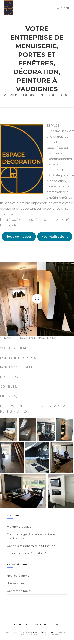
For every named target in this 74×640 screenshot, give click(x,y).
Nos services (15, 583)
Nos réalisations (54, 236)
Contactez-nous (18, 590)
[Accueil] (5, 95)
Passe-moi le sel (44, 633)
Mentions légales (19, 526)
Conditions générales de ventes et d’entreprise (31, 536)
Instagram (42, 625)
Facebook (21, 625)
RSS (58, 625)
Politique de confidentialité (26, 553)
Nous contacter (19, 236)
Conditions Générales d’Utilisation (31, 545)
